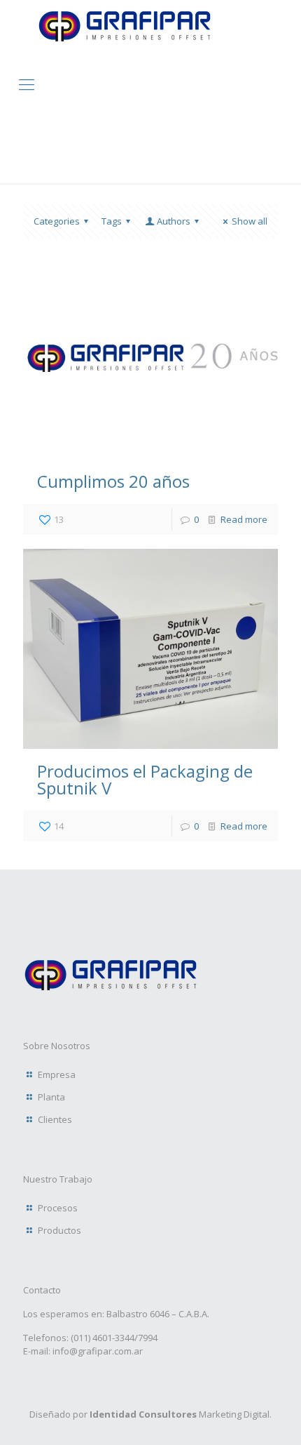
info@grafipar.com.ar (97, 1351)
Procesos (58, 1207)
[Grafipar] (124, 45)
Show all (249, 221)
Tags (112, 221)
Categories (57, 221)
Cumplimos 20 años (113, 481)
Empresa (57, 1074)
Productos (59, 1230)
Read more (243, 519)
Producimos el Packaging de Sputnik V (145, 779)
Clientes (55, 1119)
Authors (173, 221)
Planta (51, 1097)
